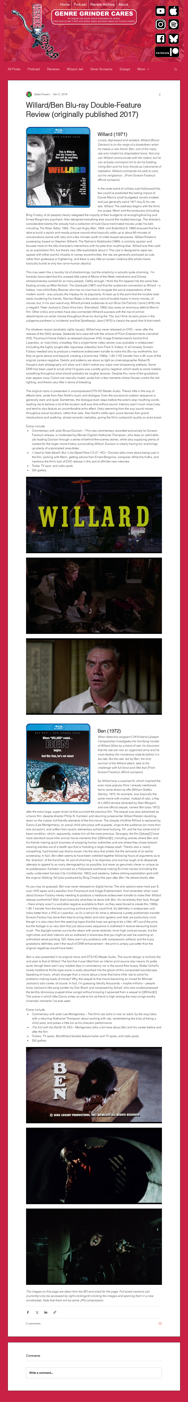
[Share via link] (55, 1312)
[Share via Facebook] (28, 1312)
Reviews (53, 69)
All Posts (14, 69)
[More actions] (160, 94)
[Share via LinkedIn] (46, 1312)
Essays (125, 69)
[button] (175, 69)
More (141, 69)
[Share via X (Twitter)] (37, 1312)
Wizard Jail (75, 69)
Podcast (34, 69)
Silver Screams (101, 69)
